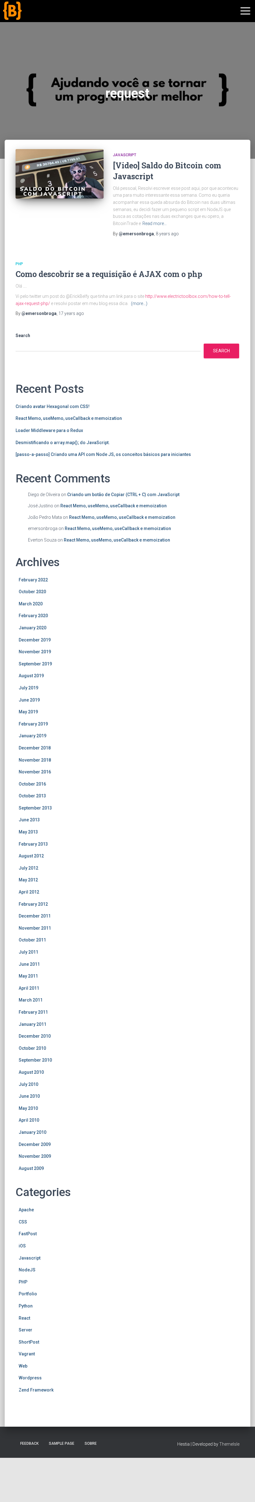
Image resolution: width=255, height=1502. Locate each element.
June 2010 (29, 1096)
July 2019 (28, 687)
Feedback (29, 1443)
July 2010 (28, 1084)
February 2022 (33, 579)
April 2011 (29, 988)
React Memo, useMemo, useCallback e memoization (69, 418)
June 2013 (29, 819)
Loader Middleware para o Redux (49, 430)
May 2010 (28, 1108)
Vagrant (27, 1353)
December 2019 (35, 639)
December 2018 (35, 747)
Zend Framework (36, 1389)
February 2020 (33, 615)
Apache (26, 1209)
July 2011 (28, 952)
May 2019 (28, 711)
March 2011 (31, 999)
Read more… (154, 223)
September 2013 (35, 807)
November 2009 (35, 1156)
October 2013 (32, 795)
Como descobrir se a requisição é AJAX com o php (109, 274)
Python (26, 1305)
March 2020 (31, 603)
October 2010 (32, 1048)
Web (23, 1366)
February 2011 (33, 1012)
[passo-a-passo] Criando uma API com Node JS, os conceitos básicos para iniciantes (103, 454)
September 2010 (35, 1060)
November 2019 (35, 651)
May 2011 (28, 976)
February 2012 (33, 904)
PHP (19, 264)
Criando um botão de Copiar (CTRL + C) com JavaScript (123, 494)
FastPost (28, 1233)
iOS (22, 1245)
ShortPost (29, 1342)
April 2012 (29, 891)
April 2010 (29, 1120)
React (24, 1318)
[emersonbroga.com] (35, 18)
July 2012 (28, 868)
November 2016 (35, 771)
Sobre (91, 1443)
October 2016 (32, 784)
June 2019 (29, 699)
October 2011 (32, 939)
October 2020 (32, 591)
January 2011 (32, 1024)
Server (25, 1329)
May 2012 (28, 879)
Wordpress (30, 1377)
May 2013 (28, 831)
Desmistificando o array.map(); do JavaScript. (63, 442)
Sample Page (61, 1443)
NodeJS (27, 1269)
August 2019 (31, 675)
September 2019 (35, 663)
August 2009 (31, 1168)
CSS (23, 1221)
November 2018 (35, 760)
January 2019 (32, 735)
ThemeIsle (229, 1444)
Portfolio (28, 1293)
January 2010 (32, 1132)
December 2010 (35, 1036)
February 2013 (33, 844)
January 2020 (32, 627)
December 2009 (35, 1144)
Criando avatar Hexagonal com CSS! (53, 406)
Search (23, 335)
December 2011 (35, 915)
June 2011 (29, 964)
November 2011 (35, 928)
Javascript (124, 155)
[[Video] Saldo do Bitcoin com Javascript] (60, 174)
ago (167, 233)
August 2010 (31, 1072)
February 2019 (33, 723)
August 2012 (31, 855)
